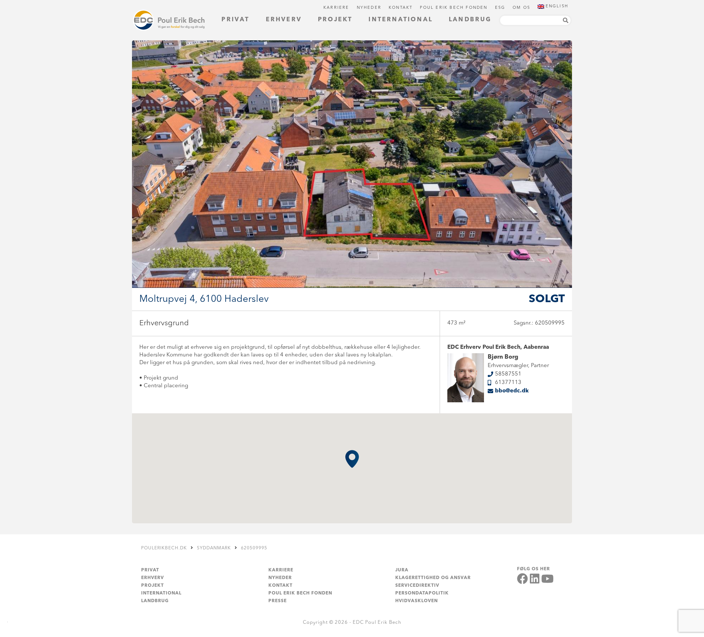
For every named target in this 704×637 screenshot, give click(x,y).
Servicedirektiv (417, 585)
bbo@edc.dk (512, 391)
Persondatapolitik (422, 593)
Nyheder (369, 8)
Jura (401, 570)
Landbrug (470, 20)
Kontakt (400, 8)
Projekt (335, 20)
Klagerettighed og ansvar (433, 578)
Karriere (336, 8)
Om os (521, 8)
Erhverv (284, 20)
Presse (277, 601)
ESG (500, 8)
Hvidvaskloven (416, 601)
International (400, 20)
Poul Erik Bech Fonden (453, 8)
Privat (235, 20)
